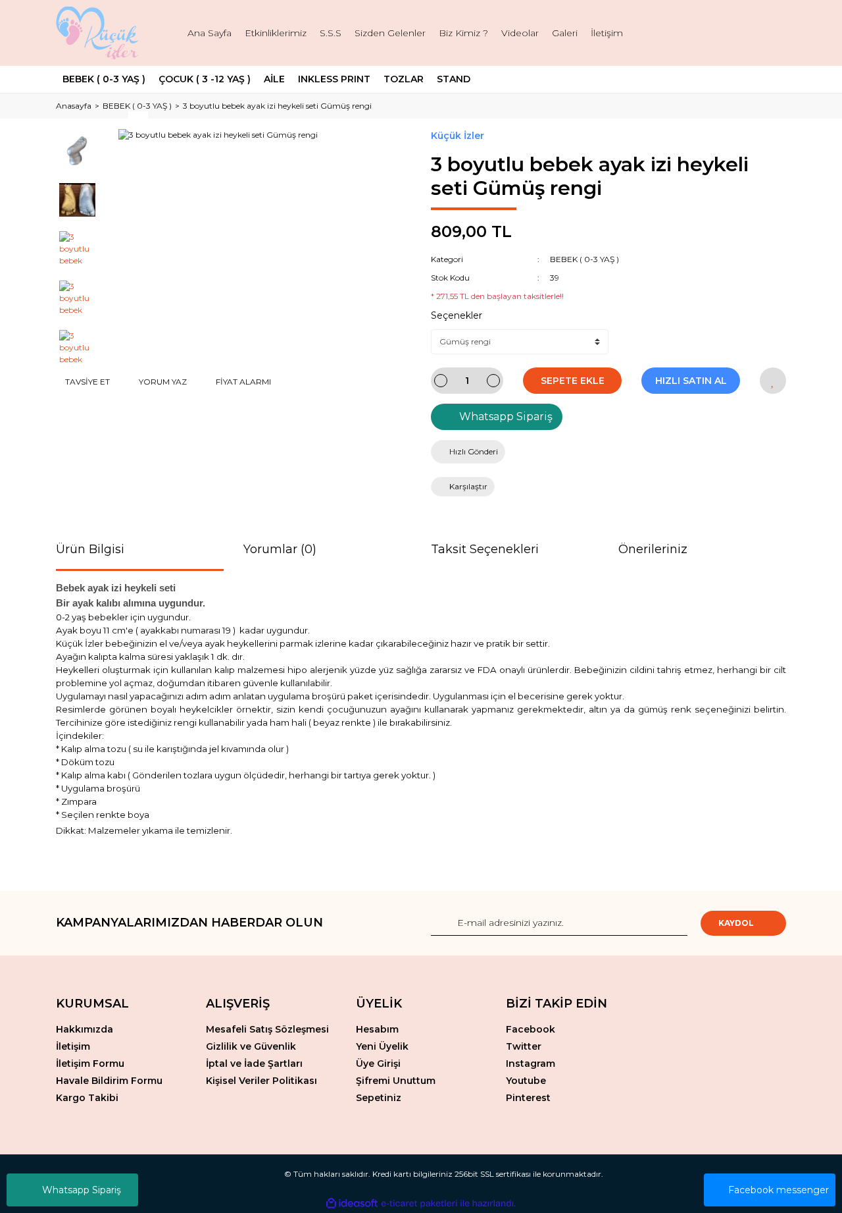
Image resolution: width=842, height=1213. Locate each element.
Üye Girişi (378, 1063)
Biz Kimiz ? (463, 33)
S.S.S (330, 33)
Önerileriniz (652, 549)
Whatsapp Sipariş (81, 1190)
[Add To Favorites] (773, 380)
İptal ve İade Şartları (254, 1063)
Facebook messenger (778, 1190)
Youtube (526, 1081)
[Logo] (99, 33)
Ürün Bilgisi (90, 549)
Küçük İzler (457, 136)
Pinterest (528, 1098)
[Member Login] (733, 33)
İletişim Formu (90, 1063)
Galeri (565, 33)
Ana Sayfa (209, 33)
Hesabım (377, 1029)
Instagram (530, 1063)
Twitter (523, 1046)
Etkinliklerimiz (276, 33)
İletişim (607, 33)
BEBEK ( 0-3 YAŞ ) (584, 259)
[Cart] (770, 33)
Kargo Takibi (87, 1098)
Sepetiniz (378, 1098)
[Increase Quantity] (493, 380)
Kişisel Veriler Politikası (261, 1081)
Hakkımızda (84, 1029)
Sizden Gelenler (390, 33)
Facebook (530, 1029)
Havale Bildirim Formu (109, 1081)
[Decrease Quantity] (441, 380)
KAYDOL (736, 923)
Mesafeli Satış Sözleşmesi (267, 1029)
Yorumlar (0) (279, 549)
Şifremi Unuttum (395, 1081)
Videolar (520, 33)
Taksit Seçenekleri (485, 549)
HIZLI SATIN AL (691, 381)
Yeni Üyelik (382, 1046)
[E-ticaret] (419, 1204)
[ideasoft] (352, 1203)
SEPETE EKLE (573, 381)
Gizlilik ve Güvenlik (251, 1046)
